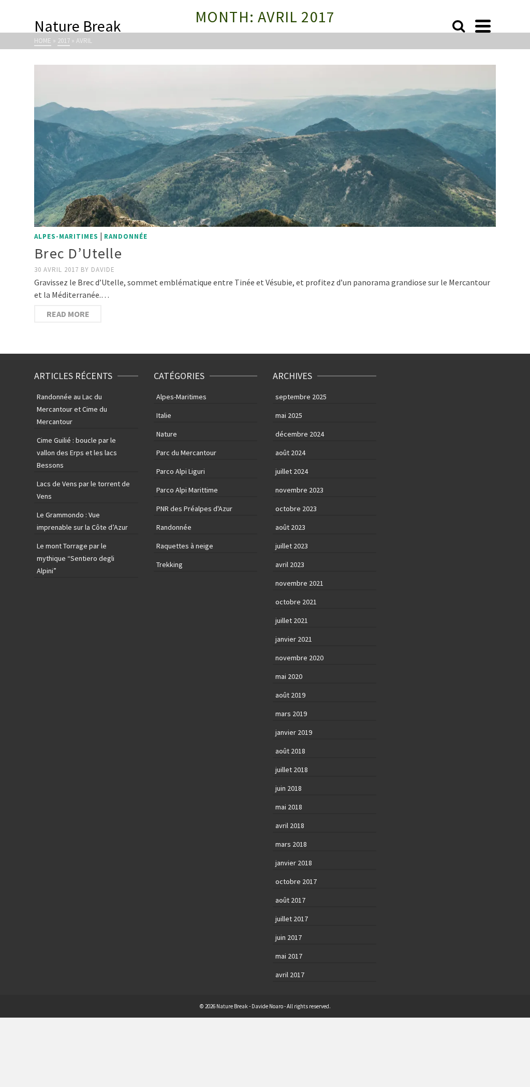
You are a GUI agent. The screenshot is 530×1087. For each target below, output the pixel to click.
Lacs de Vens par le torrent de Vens (83, 490)
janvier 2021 (293, 639)
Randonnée (126, 236)
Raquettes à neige (184, 545)
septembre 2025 (301, 396)
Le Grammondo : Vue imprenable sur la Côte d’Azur (82, 521)
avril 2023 (289, 564)
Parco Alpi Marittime (187, 490)
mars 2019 (291, 713)
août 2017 (290, 900)
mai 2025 (288, 415)
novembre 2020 (299, 657)
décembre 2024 (299, 434)
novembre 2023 (299, 490)
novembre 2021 (299, 583)
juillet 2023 (291, 545)
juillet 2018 (291, 769)
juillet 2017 (291, 918)
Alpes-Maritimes (66, 236)
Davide (103, 269)
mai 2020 (288, 676)
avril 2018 (289, 825)
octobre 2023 (296, 508)
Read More (68, 314)
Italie (163, 415)
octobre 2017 (296, 881)
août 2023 (290, 527)
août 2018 (290, 751)
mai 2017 (288, 956)
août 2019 (290, 695)
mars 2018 (291, 844)
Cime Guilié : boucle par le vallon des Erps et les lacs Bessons (77, 453)
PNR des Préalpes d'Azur (194, 508)
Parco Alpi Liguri (180, 471)
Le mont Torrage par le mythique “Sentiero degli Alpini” (75, 558)
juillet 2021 (291, 620)
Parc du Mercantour (186, 452)
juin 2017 (288, 937)
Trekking (169, 564)
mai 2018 (288, 806)
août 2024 (290, 452)
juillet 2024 (291, 471)
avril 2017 (289, 974)
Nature (166, 434)
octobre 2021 (296, 601)
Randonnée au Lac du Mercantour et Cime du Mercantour (72, 409)
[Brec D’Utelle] (265, 146)
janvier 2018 (293, 862)
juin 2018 (288, 788)
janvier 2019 (293, 732)
